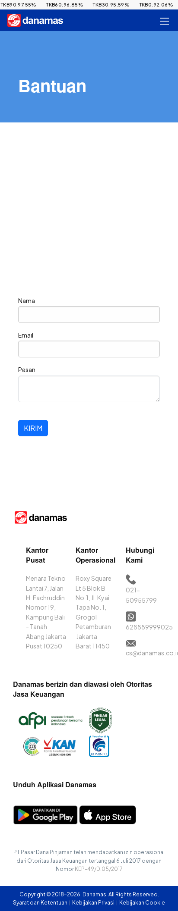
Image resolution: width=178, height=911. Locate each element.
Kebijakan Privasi (93, 902)
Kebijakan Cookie (142, 902)
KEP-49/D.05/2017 (99, 869)
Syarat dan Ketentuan (40, 902)
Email (25, 335)
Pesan (26, 369)
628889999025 (149, 627)
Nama (26, 300)
